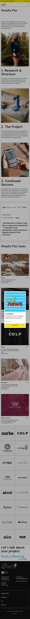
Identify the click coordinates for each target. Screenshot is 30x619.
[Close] (24, 293)
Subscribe (15, 325)
